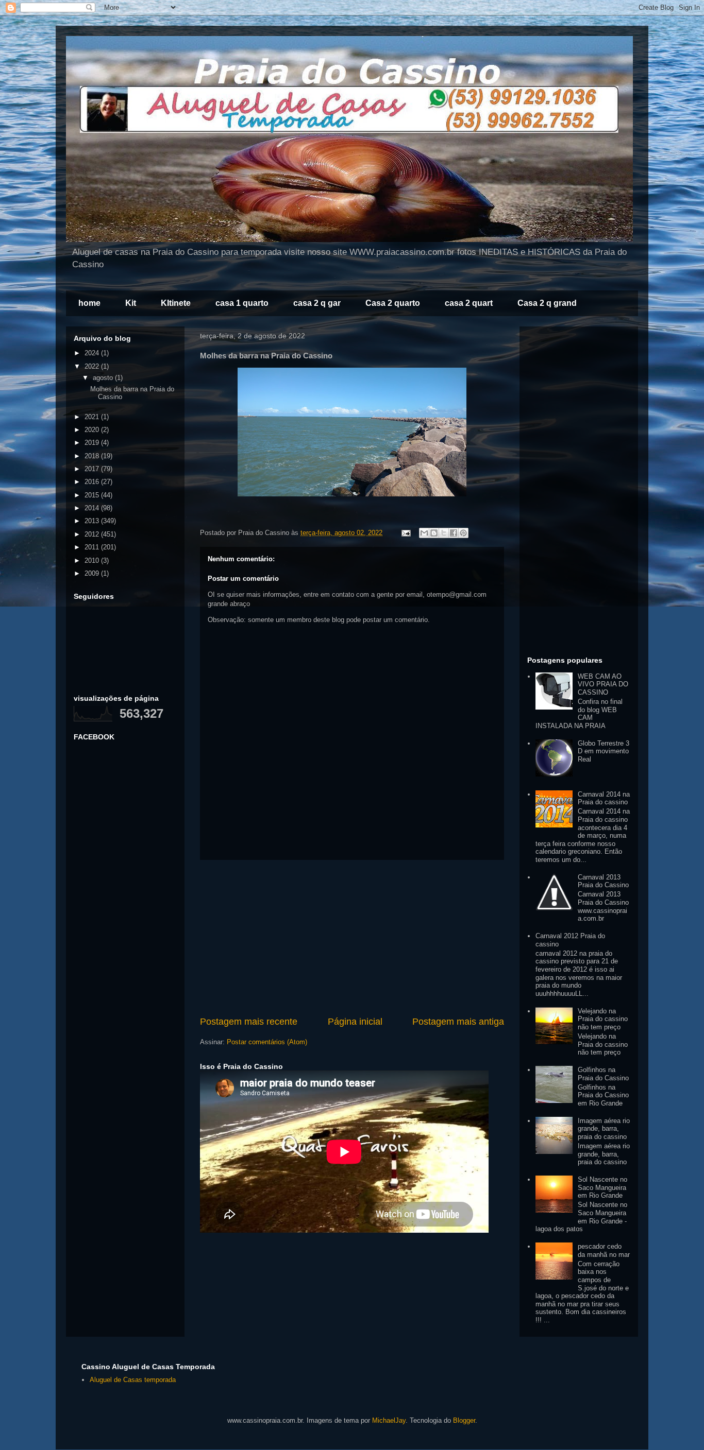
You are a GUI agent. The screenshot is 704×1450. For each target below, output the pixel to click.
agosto (104, 378)
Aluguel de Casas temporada (133, 1380)
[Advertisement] (352, 937)
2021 (93, 417)
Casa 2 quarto (392, 303)
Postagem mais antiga (458, 1021)
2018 (93, 456)
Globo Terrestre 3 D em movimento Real (603, 751)
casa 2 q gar (317, 303)
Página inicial (355, 1021)
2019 (93, 442)
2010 (93, 560)
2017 (93, 469)
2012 (93, 534)
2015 (93, 495)
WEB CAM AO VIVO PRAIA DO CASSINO (603, 684)
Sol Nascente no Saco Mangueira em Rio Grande (602, 1187)
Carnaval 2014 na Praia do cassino (604, 798)
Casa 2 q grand (547, 303)
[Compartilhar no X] (444, 533)
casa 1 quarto (242, 303)
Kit (130, 303)
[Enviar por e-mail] (424, 533)
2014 (93, 508)
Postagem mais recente (248, 1021)
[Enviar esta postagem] (405, 533)
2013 (93, 521)
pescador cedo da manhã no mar (604, 1250)
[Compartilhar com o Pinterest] (463, 533)
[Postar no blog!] (434, 533)
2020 (93, 430)
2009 (93, 573)
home (89, 303)
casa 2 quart (469, 303)
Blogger (464, 1420)
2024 (93, 353)
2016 (93, 482)
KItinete (176, 303)
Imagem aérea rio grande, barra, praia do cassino (604, 1129)
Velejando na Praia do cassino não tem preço (603, 1019)
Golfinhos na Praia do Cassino (603, 1074)
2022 (93, 366)
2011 (93, 547)
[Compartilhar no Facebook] (453, 533)
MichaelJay (389, 1420)
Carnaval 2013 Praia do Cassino (603, 881)
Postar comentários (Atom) (267, 1042)
